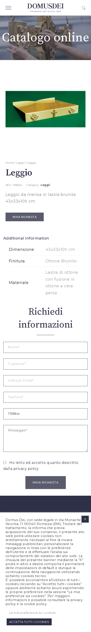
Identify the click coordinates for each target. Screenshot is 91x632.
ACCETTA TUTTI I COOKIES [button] (29, 622)
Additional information (26, 238)
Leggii (20, 162)
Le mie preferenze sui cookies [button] (32, 612)
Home (10, 162)
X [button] (85, 519)
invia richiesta (25, 217)
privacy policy (26, 469)
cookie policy (35, 604)
